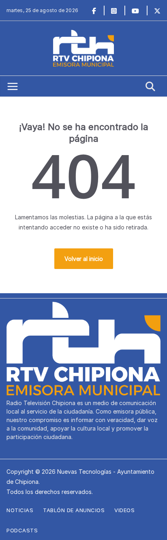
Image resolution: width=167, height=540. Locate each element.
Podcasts (22, 530)
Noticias (19, 510)
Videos (124, 510)
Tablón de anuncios (74, 510)
